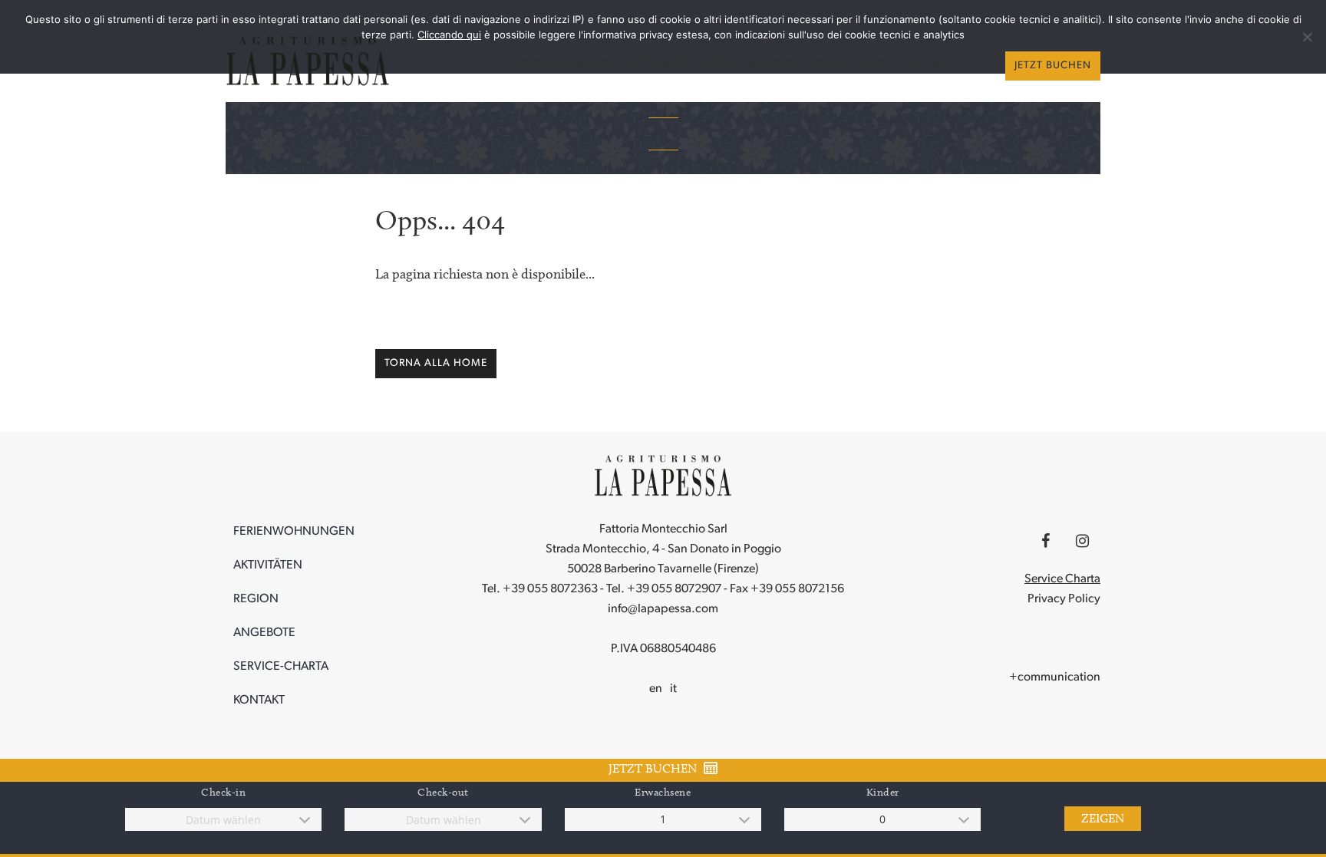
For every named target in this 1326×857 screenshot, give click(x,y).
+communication (1054, 677)
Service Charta (1062, 579)
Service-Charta (853, 65)
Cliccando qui (449, 34)
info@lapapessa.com (663, 609)
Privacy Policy (1063, 599)
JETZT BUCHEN (1052, 66)
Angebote (774, 65)
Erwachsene (663, 792)
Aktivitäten (657, 65)
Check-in (223, 792)
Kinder (882, 792)
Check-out (443, 792)
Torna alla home (435, 363)
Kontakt (928, 65)
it (673, 689)
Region (717, 65)
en (655, 689)
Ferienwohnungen (565, 65)
